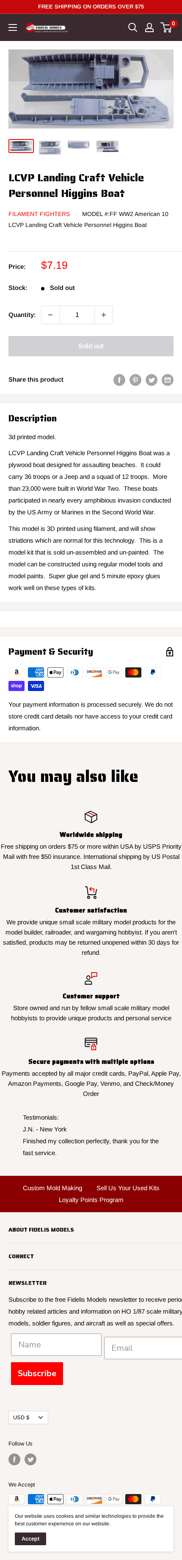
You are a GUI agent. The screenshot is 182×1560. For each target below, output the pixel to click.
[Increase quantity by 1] (104, 315)
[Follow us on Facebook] (14, 1459)
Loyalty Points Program (91, 1199)
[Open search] (133, 27)
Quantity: (22, 314)
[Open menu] (12, 27)
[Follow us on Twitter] (30, 1459)
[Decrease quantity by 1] (50, 315)
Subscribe (37, 1373)
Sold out (91, 346)
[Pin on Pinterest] (135, 379)
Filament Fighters (39, 213)
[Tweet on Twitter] (151, 379)
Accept (30, 1538)
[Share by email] (168, 379)
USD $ (21, 1417)
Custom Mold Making (52, 1187)
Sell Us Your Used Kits (128, 1187)
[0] (166, 27)
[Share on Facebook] (119, 379)
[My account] (149, 27)
